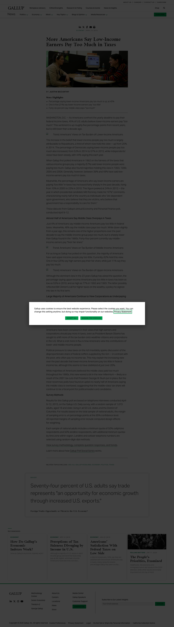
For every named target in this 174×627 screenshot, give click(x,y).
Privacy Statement (122, 311)
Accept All (72, 318)
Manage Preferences (91, 318)
